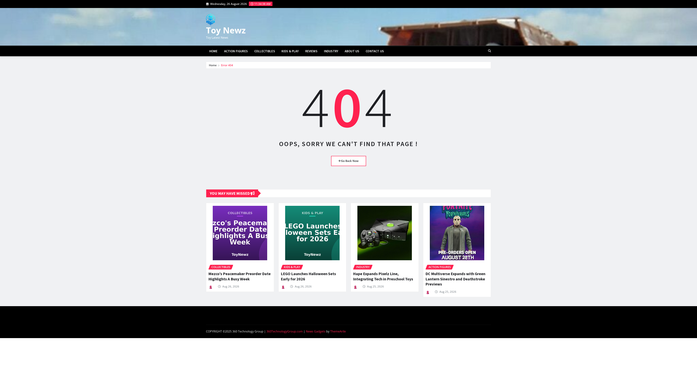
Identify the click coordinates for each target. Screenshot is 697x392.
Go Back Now (349, 161)
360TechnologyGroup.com (284, 331)
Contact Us (375, 51)
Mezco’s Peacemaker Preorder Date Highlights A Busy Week (239, 276)
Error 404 (227, 65)
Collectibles (264, 51)
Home (213, 51)
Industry (331, 51)
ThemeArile (338, 331)
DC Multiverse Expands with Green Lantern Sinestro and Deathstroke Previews (455, 279)
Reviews (311, 51)
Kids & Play (290, 51)
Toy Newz (226, 30)
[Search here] (489, 51)
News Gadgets (315, 331)
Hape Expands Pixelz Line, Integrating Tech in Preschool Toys (383, 276)
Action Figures (236, 51)
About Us (352, 51)
